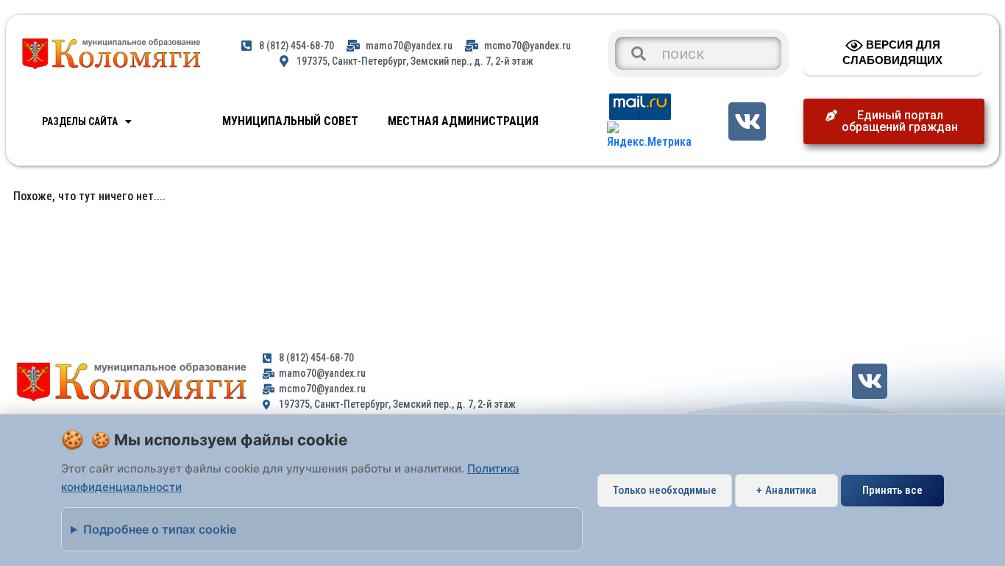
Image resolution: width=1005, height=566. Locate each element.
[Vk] (747, 121)
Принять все (892, 490)
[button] (893, 121)
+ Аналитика (786, 490)
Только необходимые (665, 490)
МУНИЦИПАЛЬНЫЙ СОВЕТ (290, 121)
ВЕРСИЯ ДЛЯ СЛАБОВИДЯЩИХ (892, 52)
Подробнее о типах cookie (159, 529)
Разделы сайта (80, 121)
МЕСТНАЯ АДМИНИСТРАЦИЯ (463, 121)
